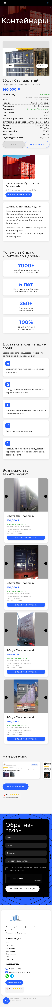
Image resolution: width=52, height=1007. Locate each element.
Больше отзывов (15, 787)
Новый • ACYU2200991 (14, 531)
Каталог (8, 943)
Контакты (9, 959)
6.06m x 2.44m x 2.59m (14, 533)
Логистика (9, 945)
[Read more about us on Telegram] (12, 976)
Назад (9, 66)
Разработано (30, 998)
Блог (7, 956)
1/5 (26, 509)
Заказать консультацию (22, 889)
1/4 (26, 576)
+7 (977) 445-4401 (15, 969)
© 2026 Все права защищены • (12, 998)
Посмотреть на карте (18, 194)
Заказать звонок (14, 982)
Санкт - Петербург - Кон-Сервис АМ (19, 529)
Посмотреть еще (37, 145)
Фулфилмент (10, 948)
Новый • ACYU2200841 (14, 732)
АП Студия (34, 998)
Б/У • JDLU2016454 (13, 665)
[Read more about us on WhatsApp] (7, 976)
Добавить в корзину (26, 538)
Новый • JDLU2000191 (14, 598)
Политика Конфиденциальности (13, 1000)
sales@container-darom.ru (19, 972)
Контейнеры (10, 954)
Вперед (42, 66)
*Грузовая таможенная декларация (37, 97)
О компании (10, 951)
